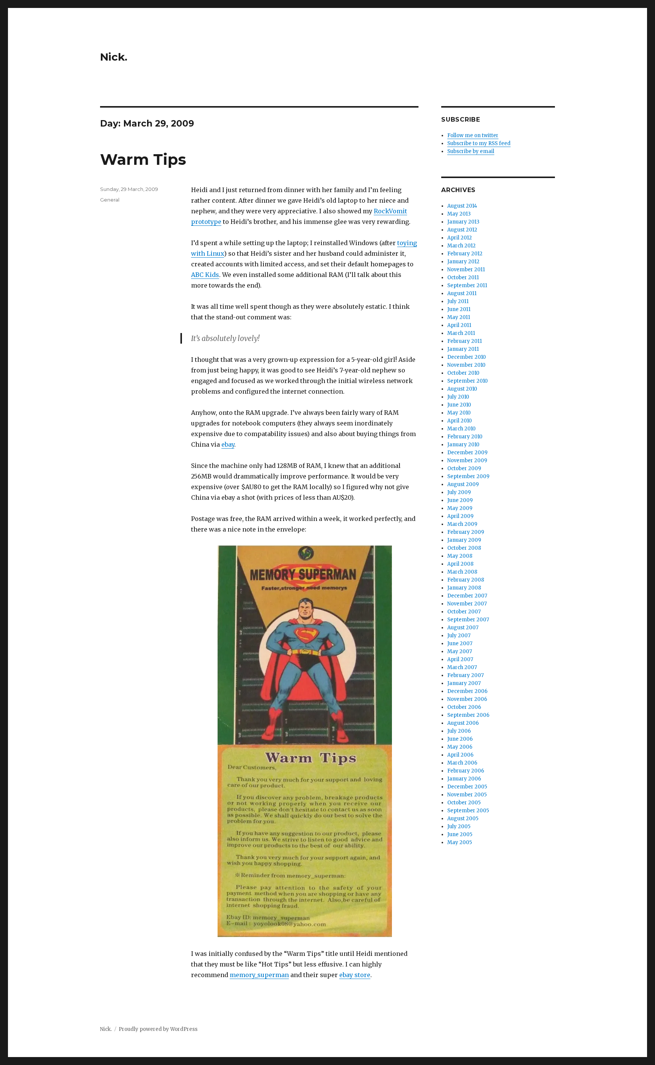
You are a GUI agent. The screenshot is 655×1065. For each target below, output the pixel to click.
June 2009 (460, 500)
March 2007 (462, 667)
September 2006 (468, 715)
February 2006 (465, 771)
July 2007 (458, 635)
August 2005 (462, 818)
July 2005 (458, 826)
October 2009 (464, 468)
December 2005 (467, 787)
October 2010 (463, 373)
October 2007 (464, 611)
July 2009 (459, 492)
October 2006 (464, 707)
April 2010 (459, 421)
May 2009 (459, 508)
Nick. (113, 56)
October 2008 (464, 548)
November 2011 (466, 269)
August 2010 (462, 389)
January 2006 (464, 779)
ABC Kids (205, 274)
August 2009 (463, 484)
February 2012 (465, 253)
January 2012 (463, 261)
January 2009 (464, 540)
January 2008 (464, 588)
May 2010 (459, 413)
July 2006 (459, 731)
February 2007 (465, 675)
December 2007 (467, 596)
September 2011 (467, 285)
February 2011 (464, 341)
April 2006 (460, 755)
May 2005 (459, 842)
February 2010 (465, 436)
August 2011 (461, 293)
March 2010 (461, 428)
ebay (227, 444)
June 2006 (460, 739)
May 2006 (459, 747)
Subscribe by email (470, 151)
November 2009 (467, 460)
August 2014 (462, 206)
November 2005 (467, 794)
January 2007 (464, 683)
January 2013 (463, 222)
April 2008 (460, 564)
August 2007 (462, 627)
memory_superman (259, 975)
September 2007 (468, 619)
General (109, 200)
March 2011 (461, 333)
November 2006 (467, 699)
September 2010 (467, 381)
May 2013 (459, 214)
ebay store (354, 975)
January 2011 (463, 349)
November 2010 (466, 365)
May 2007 (459, 651)
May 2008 (459, 556)
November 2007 (467, 604)
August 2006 (463, 723)
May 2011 (458, 317)
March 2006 (462, 763)
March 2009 (462, 524)
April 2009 (460, 516)
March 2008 (462, 572)
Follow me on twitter (472, 135)
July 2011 (458, 301)
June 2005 (459, 834)
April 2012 (459, 238)
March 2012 (461, 245)
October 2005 (464, 802)
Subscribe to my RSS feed (479, 143)
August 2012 (462, 230)
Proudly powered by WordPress (158, 1029)
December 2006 (467, 691)
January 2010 (463, 444)
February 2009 (465, 532)
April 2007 (460, 659)
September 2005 (468, 810)
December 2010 (466, 357)
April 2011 (459, 325)
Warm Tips (143, 159)
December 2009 (467, 452)
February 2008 (465, 580)
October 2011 (463, 277)
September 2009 (468, 476)
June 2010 (459, 405)
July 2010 (458, 397)
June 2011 (458, 309)
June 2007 (459, 643)
